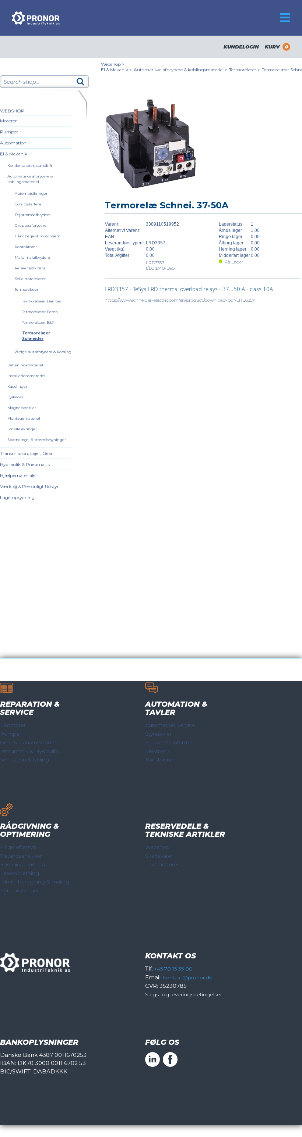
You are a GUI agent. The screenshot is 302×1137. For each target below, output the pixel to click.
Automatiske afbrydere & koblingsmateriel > (180, 69)
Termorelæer (26, 289)
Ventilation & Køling (24, 760)
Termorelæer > (244, 69)
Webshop (12, 111)
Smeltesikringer (22, 429)
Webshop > (112, 64)
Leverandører (162, 864)
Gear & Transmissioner (28, 742)
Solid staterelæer (30, 278)
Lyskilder (15, 397)
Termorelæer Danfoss (41, 301)
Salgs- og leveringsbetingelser (183, 994)
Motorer (8, 120)
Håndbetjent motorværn (37, 236)
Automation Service (170, 725)
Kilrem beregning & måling (34, 882)
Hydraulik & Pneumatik (25, 464)
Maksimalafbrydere (32, 257)
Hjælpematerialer (18, 475)
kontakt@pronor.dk (187, 977)
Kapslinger (17, 386)
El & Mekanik (13, 154)
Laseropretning (19, 873)
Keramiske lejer (19, 890)
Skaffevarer (159, 856)
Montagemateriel (23, 418)
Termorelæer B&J (38, 322)
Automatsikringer (31, 193)
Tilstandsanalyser (21, 856)
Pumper (9, 131)
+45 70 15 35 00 (173, 969)
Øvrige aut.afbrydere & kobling (43, 351)
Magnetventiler (21, 407)
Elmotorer (13, 725)
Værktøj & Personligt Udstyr (29, 486)
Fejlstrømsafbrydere (33, 214)
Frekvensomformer (169, 742)
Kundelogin (241, 47)
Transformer (160, 760)
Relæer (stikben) (30, 268)
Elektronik (158, 751)
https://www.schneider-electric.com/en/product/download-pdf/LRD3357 (180, 300)
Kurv (276, 47)
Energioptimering (22, 864)
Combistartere (28, 204)
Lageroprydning (17, 497)
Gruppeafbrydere (30, 225)
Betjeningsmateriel (25, 365)
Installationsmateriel (26, 375)
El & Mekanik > (116, 69)
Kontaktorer (26, 246)
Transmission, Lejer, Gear (26, 453)
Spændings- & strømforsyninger (36, 439)
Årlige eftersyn (18, 847)
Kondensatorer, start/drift (29, 165)
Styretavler (158, 734)
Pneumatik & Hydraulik (29, 751)
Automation (13, 143)
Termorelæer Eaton (40, 311)
